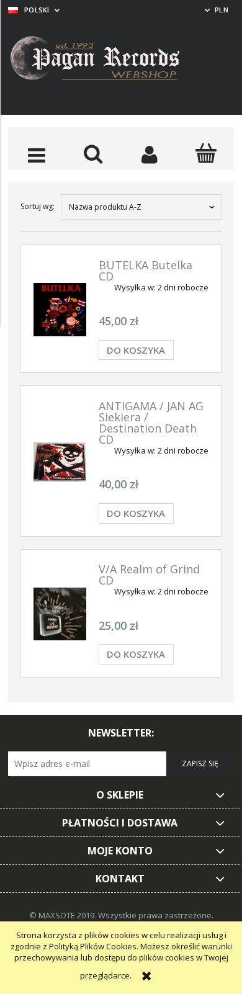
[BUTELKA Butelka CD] (60, 309)
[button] (36, 154)
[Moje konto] (149, 154)
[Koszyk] (205, 153)
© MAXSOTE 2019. (63, 915)
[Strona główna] (104, 60)
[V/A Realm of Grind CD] (60, 614)
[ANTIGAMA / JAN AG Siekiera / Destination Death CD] (60, 462)
